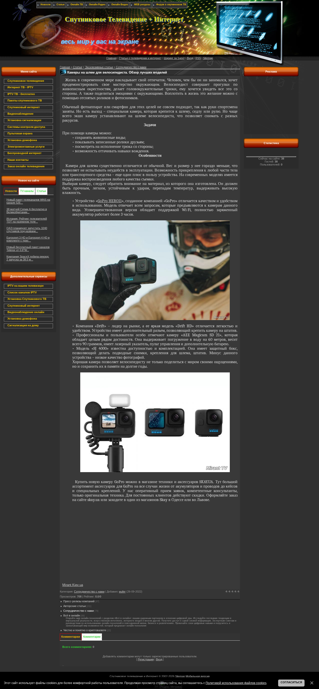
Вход (190, 58)
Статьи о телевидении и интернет (140, 58)
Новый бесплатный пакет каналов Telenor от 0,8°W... (28, 249)
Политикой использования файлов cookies (236, 683)
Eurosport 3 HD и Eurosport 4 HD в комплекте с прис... (28, 239)
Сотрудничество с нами (131, 67)
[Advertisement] (29, 415)
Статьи (77, 67)
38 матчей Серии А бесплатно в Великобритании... (26, 211)
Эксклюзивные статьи (99, 67)
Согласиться (291, 682)
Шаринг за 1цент (174, 58)
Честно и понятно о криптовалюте (84, 630)
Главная (111, 58)
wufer (122, 591)
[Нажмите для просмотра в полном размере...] (155, 319)
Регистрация (146, 659)
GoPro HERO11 (110, 201)
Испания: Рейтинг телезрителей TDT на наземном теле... (26, 220)
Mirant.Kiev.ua (72, 585)
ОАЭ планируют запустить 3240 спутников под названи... (26, 230)
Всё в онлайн (71, 615)
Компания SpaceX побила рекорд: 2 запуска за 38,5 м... (27, 258)
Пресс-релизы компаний (78, 601)
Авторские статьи (74, 605)
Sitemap (208, 58)
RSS (198, 58)
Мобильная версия (198, 676)
